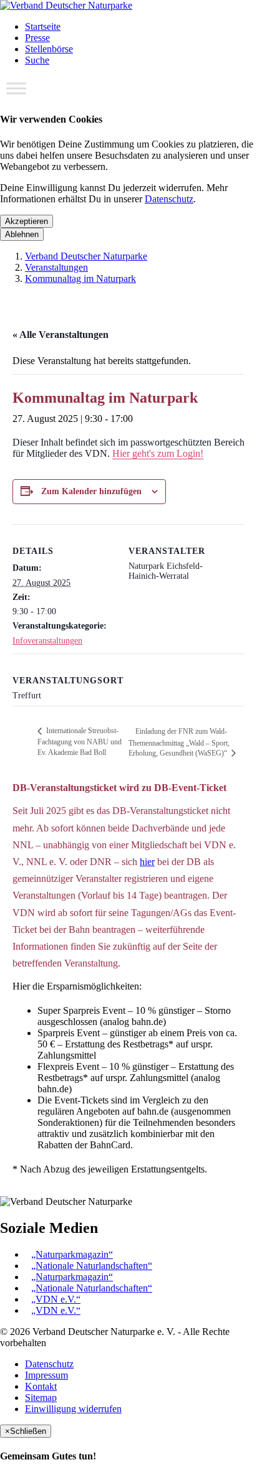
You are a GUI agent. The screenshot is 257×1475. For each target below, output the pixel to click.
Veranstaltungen (56, 267)
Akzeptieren (26, 221)
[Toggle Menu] (16, 88)
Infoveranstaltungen (47, 640)
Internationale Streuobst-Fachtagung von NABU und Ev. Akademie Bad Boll (79, 741)
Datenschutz (169, 199)
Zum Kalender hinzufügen (91, 491)
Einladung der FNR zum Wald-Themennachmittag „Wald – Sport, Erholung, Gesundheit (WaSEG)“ (179, 742)
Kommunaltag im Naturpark (80, 278)
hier (147, 861)
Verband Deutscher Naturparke (86, 256)
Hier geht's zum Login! (157, 453)
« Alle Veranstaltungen (60, 334)
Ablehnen (22, 234)
